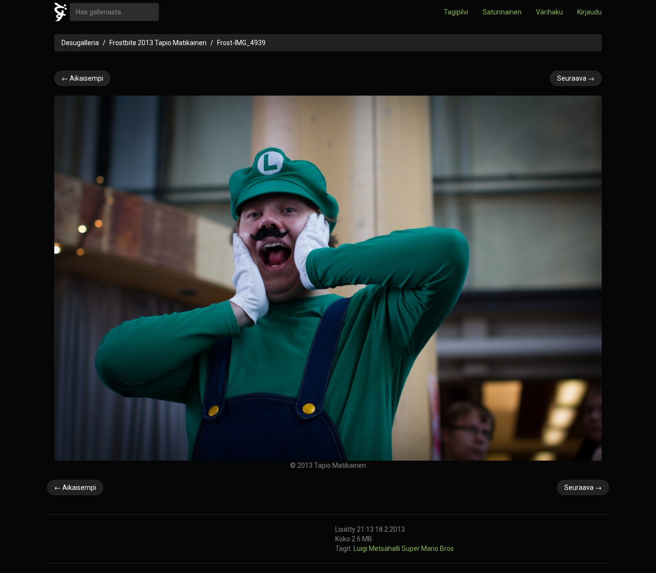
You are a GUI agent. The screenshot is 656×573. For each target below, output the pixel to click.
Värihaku (549, 12)
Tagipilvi (456, 12)
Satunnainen (502, 12)
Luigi (361, 548)
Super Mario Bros (427, 548)
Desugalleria (80, 43)
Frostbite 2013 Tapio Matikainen (158, 43)
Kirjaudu (589, 12)
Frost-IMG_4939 (241, 43)
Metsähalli (385, 548)
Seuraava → (576, 78)
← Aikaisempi (82, 78)
